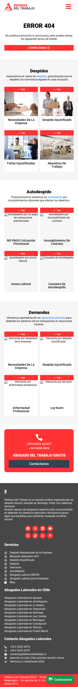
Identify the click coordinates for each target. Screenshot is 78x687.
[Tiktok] (35, 536)
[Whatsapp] (43, 536)
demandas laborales (53, 317)
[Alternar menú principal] (68, 6)
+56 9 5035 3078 (39, 448)
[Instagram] (28, 536)
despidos (41, 76)
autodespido (55, 197)
